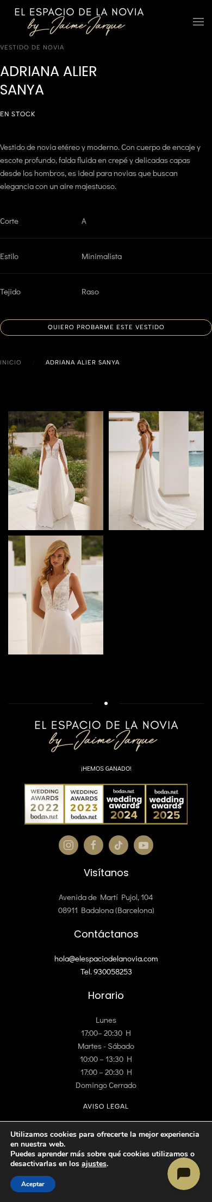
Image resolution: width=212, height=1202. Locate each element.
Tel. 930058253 (106, 971)
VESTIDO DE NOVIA (32, 47)
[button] (198, 21)
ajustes (94, 1164)
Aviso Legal (106, 1106)
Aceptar (33, 1184)
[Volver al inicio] (78, 21)
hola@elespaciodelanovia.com (106, 958)
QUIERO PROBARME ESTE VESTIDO (106, 327)
